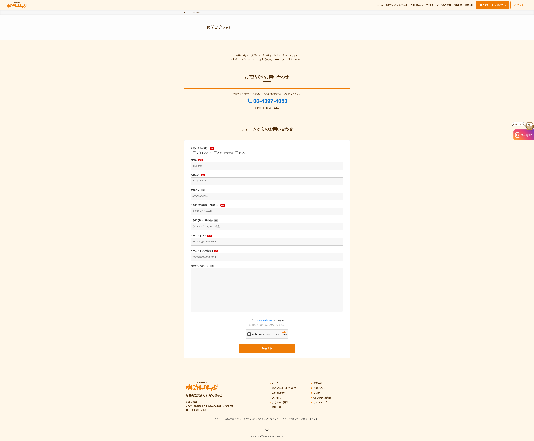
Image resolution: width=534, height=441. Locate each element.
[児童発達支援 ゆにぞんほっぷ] (17, 5)
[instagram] (267, 431)
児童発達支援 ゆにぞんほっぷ (204, 395)
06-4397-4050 (270, 101)
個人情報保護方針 (264, 320)
